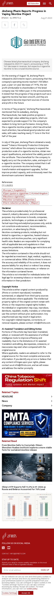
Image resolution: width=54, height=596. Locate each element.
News (5, 401)
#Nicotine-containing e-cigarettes (19, 200)
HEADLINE (7, 396)
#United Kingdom (39, 193)
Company (7, 405)
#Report (34, 203)
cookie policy (32, 589)
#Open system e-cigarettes (16, 193)
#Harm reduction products (15, 203)
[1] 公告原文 (7, 185)
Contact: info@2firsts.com (13, 554)
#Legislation (19, 190)
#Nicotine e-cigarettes (13, 196)
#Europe (7, 190)
